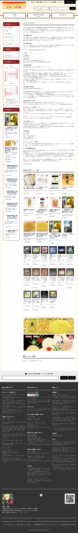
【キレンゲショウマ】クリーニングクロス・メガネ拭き (70, 279)
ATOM (73, 524)
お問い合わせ (62, 15)
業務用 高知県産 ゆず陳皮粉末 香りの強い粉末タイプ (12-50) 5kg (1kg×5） (12, 180)
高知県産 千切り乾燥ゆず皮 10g (29, 210)
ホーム (4, 524)
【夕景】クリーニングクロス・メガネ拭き (61, 256)
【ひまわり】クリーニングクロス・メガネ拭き (35, 256)
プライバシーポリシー (53, 524)
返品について (31, 524)
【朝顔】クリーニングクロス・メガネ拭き (53, 256)
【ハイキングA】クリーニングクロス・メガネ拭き (27, 279)
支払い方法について (11, 524)
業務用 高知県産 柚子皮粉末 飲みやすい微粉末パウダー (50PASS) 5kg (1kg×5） (12, 217)
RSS (70, 524)
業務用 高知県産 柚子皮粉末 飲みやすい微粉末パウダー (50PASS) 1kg (42, 235)
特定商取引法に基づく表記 (41, 524)
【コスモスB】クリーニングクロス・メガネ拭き (69, 256)
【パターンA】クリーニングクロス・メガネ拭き (44, 279)
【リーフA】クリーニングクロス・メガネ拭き (53, 301)
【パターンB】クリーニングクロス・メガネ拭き (52, 279)
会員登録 (54, 2)
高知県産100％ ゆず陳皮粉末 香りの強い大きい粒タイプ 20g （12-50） (67, 211)
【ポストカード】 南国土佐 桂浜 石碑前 (67, 234)
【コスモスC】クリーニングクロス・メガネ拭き (61, 279)
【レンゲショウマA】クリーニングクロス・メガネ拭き (27, 301)
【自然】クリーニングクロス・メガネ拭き (27, 256)
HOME (14, 15)
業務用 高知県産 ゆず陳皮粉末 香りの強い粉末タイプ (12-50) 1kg (29, 235)
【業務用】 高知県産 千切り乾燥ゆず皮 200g (55, 210)
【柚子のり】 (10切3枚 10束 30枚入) (41, 188)
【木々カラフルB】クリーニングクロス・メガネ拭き (35, 279)
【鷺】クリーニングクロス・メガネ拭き (44, 301)
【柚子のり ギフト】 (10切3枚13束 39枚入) (54, 188)
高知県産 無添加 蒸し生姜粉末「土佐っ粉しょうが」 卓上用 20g (41, 211)
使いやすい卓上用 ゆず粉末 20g (67, 188)
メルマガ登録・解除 (37, 2)
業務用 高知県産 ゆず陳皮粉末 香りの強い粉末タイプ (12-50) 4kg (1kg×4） (12, 193)
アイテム (70, 2)
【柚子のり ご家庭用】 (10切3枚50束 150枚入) (29, 188)
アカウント (47, 2)
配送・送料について (21, 524)
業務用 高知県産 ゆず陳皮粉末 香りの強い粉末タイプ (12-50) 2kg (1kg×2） (12, 205)
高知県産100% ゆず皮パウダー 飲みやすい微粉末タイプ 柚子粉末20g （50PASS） (54, 236)
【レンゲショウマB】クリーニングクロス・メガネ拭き (35, 301)
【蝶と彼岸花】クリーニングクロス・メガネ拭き (44, 256)
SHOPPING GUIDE (38, 15)
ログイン (61, 2)
